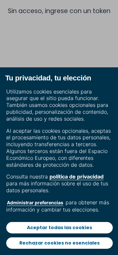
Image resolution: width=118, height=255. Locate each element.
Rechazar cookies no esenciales (59, 243)
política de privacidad (76, 176)
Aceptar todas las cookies (59, 227)
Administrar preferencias (35, 202)
